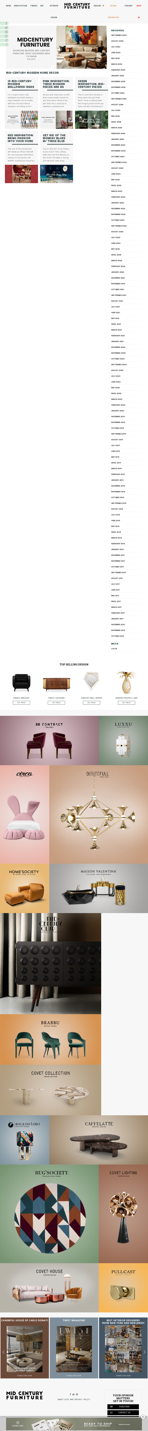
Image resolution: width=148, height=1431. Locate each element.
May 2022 (115, 249)
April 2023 (116, 185)
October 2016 (117, 636)
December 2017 (118, 555)
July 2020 (116, 376)
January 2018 (117, 549)
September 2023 (119, 162)
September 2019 (118, 434)
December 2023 (118, 145)
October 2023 (118, 157)
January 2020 (117, 411)
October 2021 (117, 289)
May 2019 (115, 457)
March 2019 (116, 469)
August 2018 (117, 509)
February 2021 (118, 336)
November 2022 (118, 214)
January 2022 (117, 272)
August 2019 (117, 440)
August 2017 (117, 578)
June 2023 (116, 174)
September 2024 (119, 99)
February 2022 (118, 266)
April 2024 (116, 122)
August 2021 (117, 301)
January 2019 (117, 480)
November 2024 (118, 87)
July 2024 (115, 110)
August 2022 (117, 232)
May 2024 (115, 116)
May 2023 (115, 180)
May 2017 (115, 596)
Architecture (20, 6)
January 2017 (117, 619)
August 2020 (117, 370)
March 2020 (116, 399)
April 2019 (116, 463)
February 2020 (118, 405)
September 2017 (118, 573)
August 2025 (117, 41)
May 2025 (115, 58)
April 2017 (116, 601)
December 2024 (118, 81)
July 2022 (115, 237)
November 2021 (118, 284)
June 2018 (115, 521)
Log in (114, 649)
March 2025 (116, 64)
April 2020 (116, 393)
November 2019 (118, 422)
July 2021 (115, 307)
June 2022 (116, 243)
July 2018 (115, 515)
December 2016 (118, 624)
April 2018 (116, 532)
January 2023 (117, 203)
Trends (33, 6)
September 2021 (118, 295)
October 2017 (117, 567)
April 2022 (116, 255)
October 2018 (117, 497)
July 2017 (115, 584)
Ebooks (97, 6)
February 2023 (118, 197)
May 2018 (115, 526)
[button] (145, 1352)
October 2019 (117, 428)
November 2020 (118, 353)
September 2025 (119, 35)
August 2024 (117, 105)
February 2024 (118, 133)
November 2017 (118, 561)
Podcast (129, 6)
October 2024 (118, 93)
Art (42, 6)
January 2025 (117, 76)
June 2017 (115, 590)
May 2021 (115, 318)
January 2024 (117, 139)
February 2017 (118, 613)
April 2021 (116, 324)
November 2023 (118, 151)
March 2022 (116, 261)
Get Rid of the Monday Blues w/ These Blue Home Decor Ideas (54, 141)
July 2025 (115, 47)
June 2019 (115, 451)
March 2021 (116, 330)
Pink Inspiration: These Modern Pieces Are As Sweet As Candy (56, 85)
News (8, 6)
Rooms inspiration (113, 11)
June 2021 (115, 313)
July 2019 (115, 445)
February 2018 (118, 544)
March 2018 (116, 538)
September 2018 (118, 503)
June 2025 (116, 53)
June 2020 (116, 382)
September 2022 (119, 226)
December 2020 (118, 347)
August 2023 (117, 168)
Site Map (69, 1400)
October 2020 (118, 359)
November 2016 (118, 630)
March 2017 (116, 607)
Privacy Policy (82, 1400)
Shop (139, 6)
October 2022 (118, 220)
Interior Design (54, 11)
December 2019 (118, 417)
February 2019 (118, 474)
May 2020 (115, 388)
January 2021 (117, 341)
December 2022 (118, 209)
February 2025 (118, 70)
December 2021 (118, 278)
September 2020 (119, 365)
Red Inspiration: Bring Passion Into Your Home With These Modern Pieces (21, 141)
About (60, 1400)
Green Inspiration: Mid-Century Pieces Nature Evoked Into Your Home (91, 86)
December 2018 (118, 486)
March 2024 (116, 128)
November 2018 (118, 492)
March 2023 (116, 191)
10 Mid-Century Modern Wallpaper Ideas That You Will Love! (21, 86)
